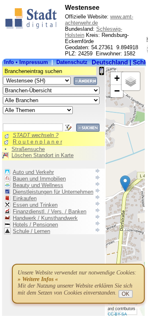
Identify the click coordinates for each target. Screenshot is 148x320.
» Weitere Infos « (38, 279)
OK (126, 294)
